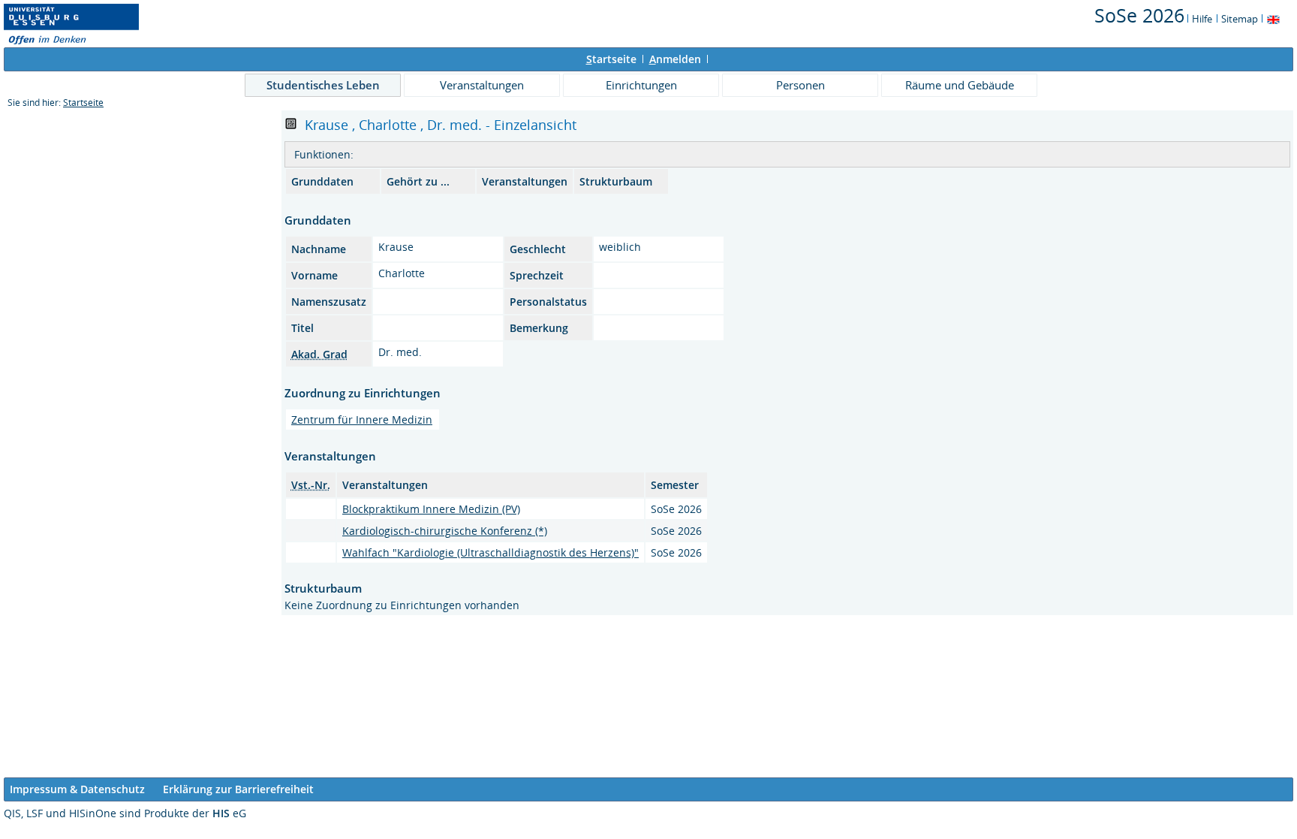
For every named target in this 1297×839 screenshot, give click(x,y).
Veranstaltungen (482, 84)
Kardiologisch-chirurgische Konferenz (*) (444, 531)
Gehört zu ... (418, 181)
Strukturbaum (615, 181)
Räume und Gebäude (959, 84)
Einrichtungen (641, 84)
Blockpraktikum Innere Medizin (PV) (431, 509)
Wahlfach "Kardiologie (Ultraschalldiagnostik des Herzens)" (490, 552)
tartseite (611, 59)
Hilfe (1202, 19)
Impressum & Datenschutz (77, 789)
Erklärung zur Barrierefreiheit (238, 789)
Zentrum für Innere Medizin (361, 419)
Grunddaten (322, 181)
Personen (800, 84)
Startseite (83, 102)
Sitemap (1239, 19)
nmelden (675, 59)
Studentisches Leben (323, 84)
